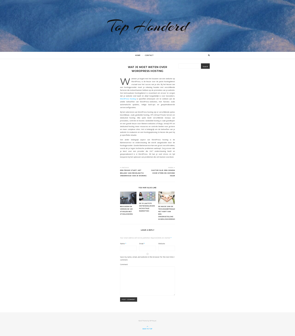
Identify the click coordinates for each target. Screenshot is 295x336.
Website (161, 243)
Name (123, 243)
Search (205, 66)
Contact (149, 55)
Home (137, 55)
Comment (124, 264)
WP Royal (153, 321)
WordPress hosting (128, 99)
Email (142, 243)
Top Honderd (147, 26)
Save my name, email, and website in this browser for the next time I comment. (147, 258)
